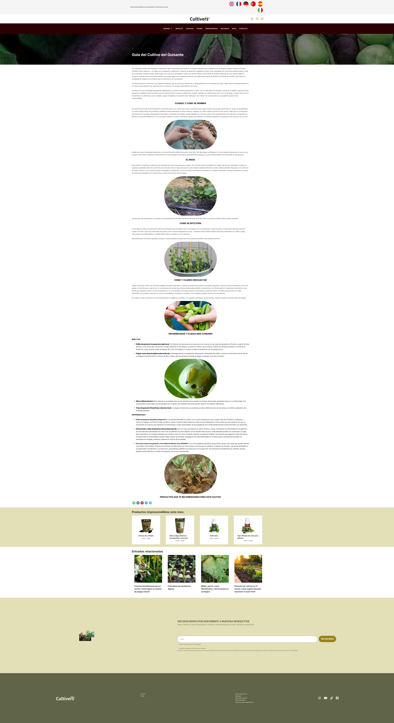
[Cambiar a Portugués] (253, 4)
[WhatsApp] (133, 502)
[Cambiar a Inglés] (231, 4)
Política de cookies (240, 700)
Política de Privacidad (241, 698)
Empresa (143, 694)
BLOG (234, 28)
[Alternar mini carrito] (262, 18)
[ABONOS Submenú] (171, 28)
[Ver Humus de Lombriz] (146, 526)
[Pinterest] (142, 502)
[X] (150, 502)
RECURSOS (225, 28)
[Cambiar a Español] (260, 4)
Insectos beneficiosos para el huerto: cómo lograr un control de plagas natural (147, 589)
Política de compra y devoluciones (244, 702)
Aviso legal (238, 696)
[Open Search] (252, 19)
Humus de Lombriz (146, 536)
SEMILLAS (179, 28)
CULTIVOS (189, 28)
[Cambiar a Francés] (238, 4)
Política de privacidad (199, 648)
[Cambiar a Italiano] (260, 10)
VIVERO (199, 28)
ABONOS (166, 28)
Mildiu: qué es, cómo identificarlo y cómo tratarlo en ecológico (215, 589)
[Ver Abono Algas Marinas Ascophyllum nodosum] (180, 526)
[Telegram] (146, 502)
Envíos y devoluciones (241, 694)
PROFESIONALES (212, 28)
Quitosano (214, 536)
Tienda (142, 696)
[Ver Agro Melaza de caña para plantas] (248, 526)
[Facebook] (138, 502)
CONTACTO (243, 28)
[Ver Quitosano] (214, 526)
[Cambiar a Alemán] (246, 4)
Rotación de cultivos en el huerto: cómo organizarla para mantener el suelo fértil (247, 589)
